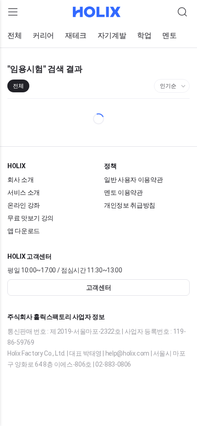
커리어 (43, 35)
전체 (14, 35)
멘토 (169, 35)
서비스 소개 (23, 192)
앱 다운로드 (23, 230)
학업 (144, 35)
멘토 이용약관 (123, 192)
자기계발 (112, 35)
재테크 (76, 35)
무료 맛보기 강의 (31, 218)
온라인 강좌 (23, 205)
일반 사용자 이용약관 (134, 179)
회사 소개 (20, 179)
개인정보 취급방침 (130, 205)
